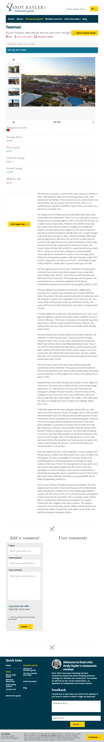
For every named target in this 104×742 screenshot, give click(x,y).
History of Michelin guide (29, 669)
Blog (25, 688)
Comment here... (61, 703)
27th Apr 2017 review (17, 50)
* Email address (15, 558)
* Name (11, 546)
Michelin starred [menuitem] (53, 19)
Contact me (11, 689)
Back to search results (86, 33)
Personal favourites (10, 681)
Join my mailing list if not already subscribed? (21, 618)
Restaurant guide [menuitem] (33, 19)
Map (10, 37)
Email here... (59, 718)
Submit (24, 627)
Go (92, 9)
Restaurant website (45, 37)
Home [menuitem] (11, 19)
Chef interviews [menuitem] (72, 19)
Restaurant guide (13, 696)
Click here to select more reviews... (22, 44)
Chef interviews (30, 682)
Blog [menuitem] (85, 19)
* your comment (15, 570)
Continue (93, 737)
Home (8, 666)
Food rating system (11, 685)
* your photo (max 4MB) (18, 606)
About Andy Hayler (11, 676)
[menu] (52, 16)
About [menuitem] (20, 19)
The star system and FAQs (30, 674)
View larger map (18, 224)
